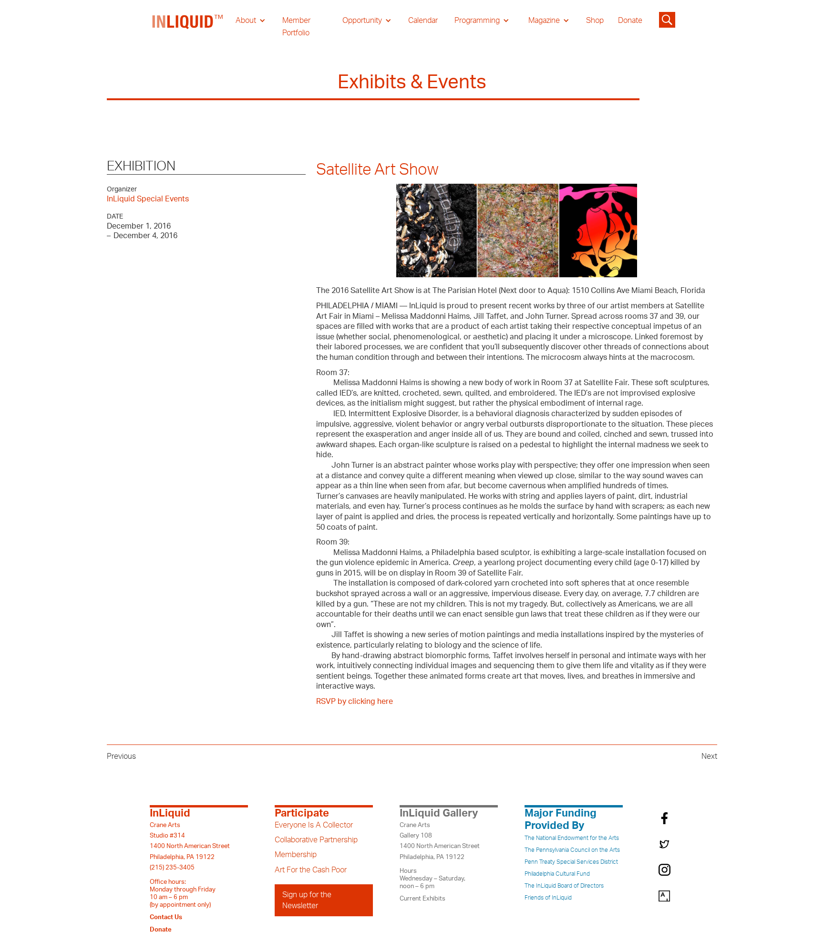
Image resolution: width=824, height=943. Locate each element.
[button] (250, 20)
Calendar (423, 20)
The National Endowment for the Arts (572, 838)
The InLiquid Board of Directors (564, 886)
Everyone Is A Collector (314, 825)
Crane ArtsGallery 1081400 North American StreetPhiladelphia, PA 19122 (440, 841)
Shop (595, 20)
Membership (296, 855)
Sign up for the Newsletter (306, 900)
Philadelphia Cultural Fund (557, 874)
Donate (630, 20)
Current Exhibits (422, 898)
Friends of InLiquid (548, 898)
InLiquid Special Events (148, 199)
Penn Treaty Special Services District (571, 862)
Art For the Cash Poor (311, 870)
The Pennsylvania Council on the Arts (572, 850)
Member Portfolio (296, 27)
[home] (188, 27)
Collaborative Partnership (316, 840)
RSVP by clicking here (354, 701)
